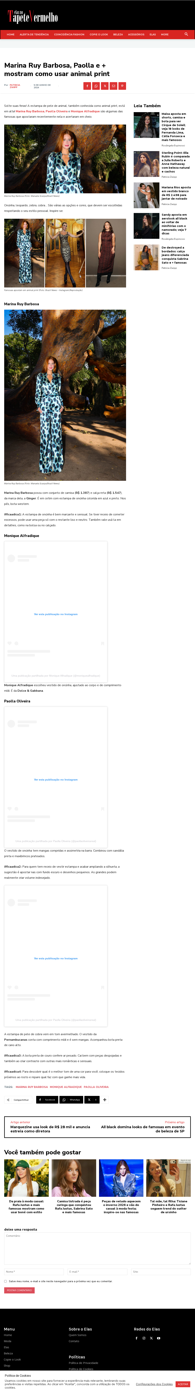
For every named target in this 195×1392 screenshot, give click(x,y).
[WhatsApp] (96, 86)
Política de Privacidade (83, 1363)
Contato (74, 1341)
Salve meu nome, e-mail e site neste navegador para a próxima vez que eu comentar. (61, 1281)
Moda (7, 1341)
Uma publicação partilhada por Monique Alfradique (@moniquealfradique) (55, 675)
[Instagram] (144, 1338)
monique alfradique (66, 1087)
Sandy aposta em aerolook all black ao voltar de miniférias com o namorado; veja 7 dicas (174, 224)
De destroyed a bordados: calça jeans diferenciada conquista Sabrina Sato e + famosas (175, 255)
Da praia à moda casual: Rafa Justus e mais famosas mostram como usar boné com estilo (26, 1207)
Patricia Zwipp (15, 86)
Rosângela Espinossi (173, 145)
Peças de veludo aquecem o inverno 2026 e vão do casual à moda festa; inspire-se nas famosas (121, 1207)
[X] (105, 86)
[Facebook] (87, 86)
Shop (7, 1365)
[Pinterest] (122, 86)
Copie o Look (12, 1359)
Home (8, 1335)
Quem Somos (77, 1335)
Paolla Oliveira (96, 1087)
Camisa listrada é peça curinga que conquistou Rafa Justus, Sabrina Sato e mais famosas (74, 1207)
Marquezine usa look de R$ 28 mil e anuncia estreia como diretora (50, 1129)
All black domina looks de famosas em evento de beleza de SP (143, 1129)
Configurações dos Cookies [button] (154, 1384)
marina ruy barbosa (32, 1087)
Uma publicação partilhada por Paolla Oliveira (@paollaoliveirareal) (55, 841)
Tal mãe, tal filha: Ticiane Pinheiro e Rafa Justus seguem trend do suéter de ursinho (168, 1207)
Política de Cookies (81, 1369)
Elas (6, 1347)
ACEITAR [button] (183, 1384)
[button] (186, 34)
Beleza (8, 1353)
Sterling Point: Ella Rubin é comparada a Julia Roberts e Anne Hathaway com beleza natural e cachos (176, 162)
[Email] (113, 86)
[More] (105, 1100)
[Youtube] (158, 1338)
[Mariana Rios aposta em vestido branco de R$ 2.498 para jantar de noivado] (146, 195)
